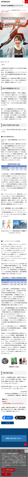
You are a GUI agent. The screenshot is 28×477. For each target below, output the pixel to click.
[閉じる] (26, 451)
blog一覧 (8, 422)
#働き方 (3, 64)
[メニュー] (26, 1)
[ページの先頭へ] (25, 444)
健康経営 (4, 401)
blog (8, 10)
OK (6, 474)
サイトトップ (3, 10)
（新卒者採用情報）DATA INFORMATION (12, 403)
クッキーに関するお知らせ (8, 469)
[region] (14, 463)
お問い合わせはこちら (13, 438)
